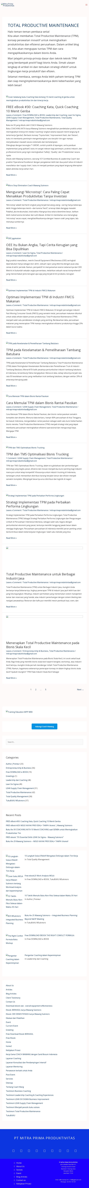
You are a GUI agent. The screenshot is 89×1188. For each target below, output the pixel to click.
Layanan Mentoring (14, 1066)
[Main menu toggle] (86, 4)
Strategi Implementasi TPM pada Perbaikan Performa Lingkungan (38, 504)
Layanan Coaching (13, 1058)
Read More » (11, 174)
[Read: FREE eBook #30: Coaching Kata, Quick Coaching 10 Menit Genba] (44, 98)
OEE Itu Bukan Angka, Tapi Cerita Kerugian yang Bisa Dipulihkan (41, 247)
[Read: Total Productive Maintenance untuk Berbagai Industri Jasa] (44, 558)
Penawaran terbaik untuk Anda (19, 1070)
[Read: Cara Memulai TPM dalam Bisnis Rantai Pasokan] (27, 396)
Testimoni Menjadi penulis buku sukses (23, 1107)
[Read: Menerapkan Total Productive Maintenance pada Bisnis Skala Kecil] (44, 626)
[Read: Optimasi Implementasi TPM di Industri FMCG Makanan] (30, 290)
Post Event (10, 1074)
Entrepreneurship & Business (35, 651)
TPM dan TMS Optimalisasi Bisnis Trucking (37, 454)
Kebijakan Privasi (13, 1050)
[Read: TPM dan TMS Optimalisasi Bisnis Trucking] (25, 447)
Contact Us (10, 1001)
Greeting (9, 1030)
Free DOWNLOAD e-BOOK (34, 115)
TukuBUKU (10, 1115)
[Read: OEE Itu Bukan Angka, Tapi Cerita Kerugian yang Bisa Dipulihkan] (13, 238)
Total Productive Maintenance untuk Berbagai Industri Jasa (40, 576)
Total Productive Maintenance (47, 117)
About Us (10, 985)
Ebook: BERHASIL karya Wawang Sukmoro (23, 1010)
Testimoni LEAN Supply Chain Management (24, 1103)
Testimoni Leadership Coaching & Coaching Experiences (30, 1095)
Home (8, 1042)
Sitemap (9, 1083)
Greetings (10, 776)
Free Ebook (11, 1038)
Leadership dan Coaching (56, 115)
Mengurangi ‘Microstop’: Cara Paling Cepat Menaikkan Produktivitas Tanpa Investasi (37, 194)
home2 (9, 1046)
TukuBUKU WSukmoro (15, 800)
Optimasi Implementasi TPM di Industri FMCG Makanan (40, 299)
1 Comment (11, 458)
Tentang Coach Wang (15, 1087)
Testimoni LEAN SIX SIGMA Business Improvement (27, 1099)
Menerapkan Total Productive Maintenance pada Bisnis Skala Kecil (42, 645)
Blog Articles (11, 993)
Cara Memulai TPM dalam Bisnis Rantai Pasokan (41, 403)
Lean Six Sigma (74, 115)
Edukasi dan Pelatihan (15, 1018)
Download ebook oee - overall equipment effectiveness (29, 1006)
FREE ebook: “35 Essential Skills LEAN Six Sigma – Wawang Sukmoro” (35, 837)
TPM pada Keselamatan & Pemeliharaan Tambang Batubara (43, 352)
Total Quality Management (17, 796)
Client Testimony (13, 997)
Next (80, 689)
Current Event (12, 1026)
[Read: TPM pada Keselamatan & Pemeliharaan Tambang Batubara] (32, 343)
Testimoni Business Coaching (18, 1091)
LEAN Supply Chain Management (20, 117)
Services (9, 1078)
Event (8, 1022)
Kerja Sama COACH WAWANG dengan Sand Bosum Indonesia (31, 1054)
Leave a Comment (13, 115)
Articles (9, 989)
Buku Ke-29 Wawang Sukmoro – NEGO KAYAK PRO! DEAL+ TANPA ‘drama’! (37, 841)
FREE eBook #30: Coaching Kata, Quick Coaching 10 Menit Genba (42, 109)
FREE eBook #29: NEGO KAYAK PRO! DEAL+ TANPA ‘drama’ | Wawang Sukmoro (39, 825)
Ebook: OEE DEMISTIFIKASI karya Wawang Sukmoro (28, 1014)
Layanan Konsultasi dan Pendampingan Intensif (26, 1062)
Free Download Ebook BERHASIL (19, 1034)
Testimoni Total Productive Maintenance (23, 1111)
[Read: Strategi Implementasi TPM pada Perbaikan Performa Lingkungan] (35, 495)
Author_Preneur (13, 764)
